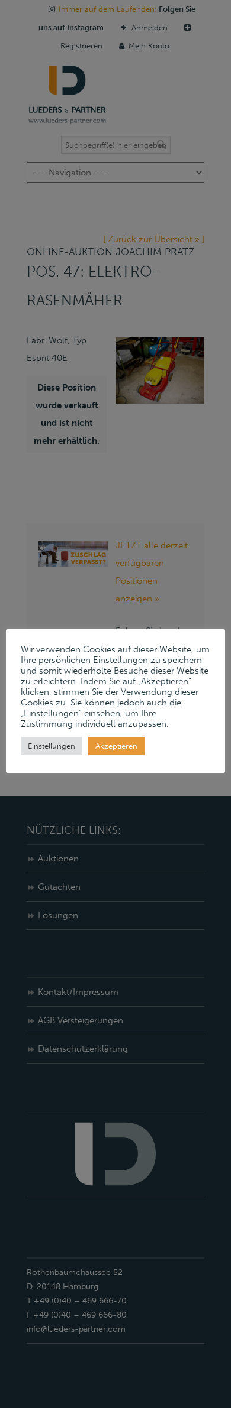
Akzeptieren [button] (116, 746)
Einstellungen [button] (51, 746)
